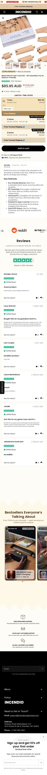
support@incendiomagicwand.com (24, 715)
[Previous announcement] (7, 6)
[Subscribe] (40, 762)
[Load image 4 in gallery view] (31, 66)
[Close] (43, 736)
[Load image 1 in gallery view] (9, 66)
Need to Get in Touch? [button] (16, 711)
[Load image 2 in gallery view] (16, 66)
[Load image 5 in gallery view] (38, 66)
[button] (4, 11)
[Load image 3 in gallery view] (23, 66)
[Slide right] (45, 66)
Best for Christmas (24, 71)
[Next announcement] (40, 6)
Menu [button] (7, 689)
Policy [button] (7, 697)
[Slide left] (2, 66)
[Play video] (20, 554)
